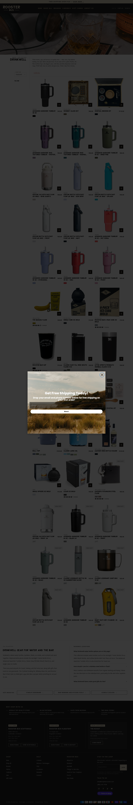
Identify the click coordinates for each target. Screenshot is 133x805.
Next (66, 411)
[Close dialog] (102, 374)
